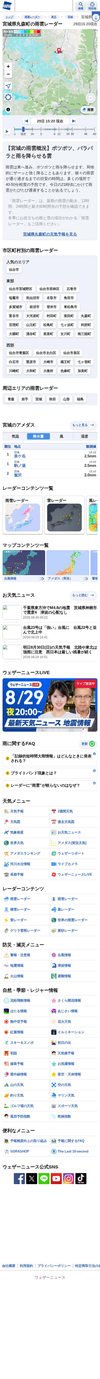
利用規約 (26, 1266)
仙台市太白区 (46, 353)
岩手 (25, 399)
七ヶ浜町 (67, 325)
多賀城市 (15, 307)
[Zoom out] (8, 74)
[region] (50, 72)
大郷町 (14, 334)
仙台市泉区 (71, 353)
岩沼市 (34, 307)
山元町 (31, 325)
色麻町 (66, 371)
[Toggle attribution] (8, 109)
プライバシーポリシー (54, 1266)
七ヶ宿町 (84, 362)
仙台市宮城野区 (20, 289)
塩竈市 (14, 298)
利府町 (86, 325)
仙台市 (14, 269)
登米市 (52, 307)
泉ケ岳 (20, 456)
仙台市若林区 (49, 289)
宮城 (70, 16)
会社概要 (8, 1266)
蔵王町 (66, 362)
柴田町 (69, 316)
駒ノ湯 (20, 465)
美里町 (48, 334)
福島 (80, 399)
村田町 (52, 316)
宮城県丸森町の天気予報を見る (50, 234)
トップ (9, 16)
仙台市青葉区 (19, 353)
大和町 (31, 371)
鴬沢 (18, 475)
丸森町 (86, 316)
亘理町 (14, 325)
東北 (53, 16)
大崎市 (48, 362)
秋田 (52, 399)
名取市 (52, 298)
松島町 (48, 325)
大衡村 (48, 371)
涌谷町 (31, 334)
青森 (11, 399)
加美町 (83, 371)
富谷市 (14, 316)
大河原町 (32, 316)
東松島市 (70, 307)
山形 (66, 399)
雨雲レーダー (32, 16)
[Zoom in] (8, 66)
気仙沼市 (32, 298)
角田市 (69, 298)
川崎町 (14, 371)
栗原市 (31, 362)
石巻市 (72, 289)
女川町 (66, 334)
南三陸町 (84, 334)
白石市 (14, 362)
